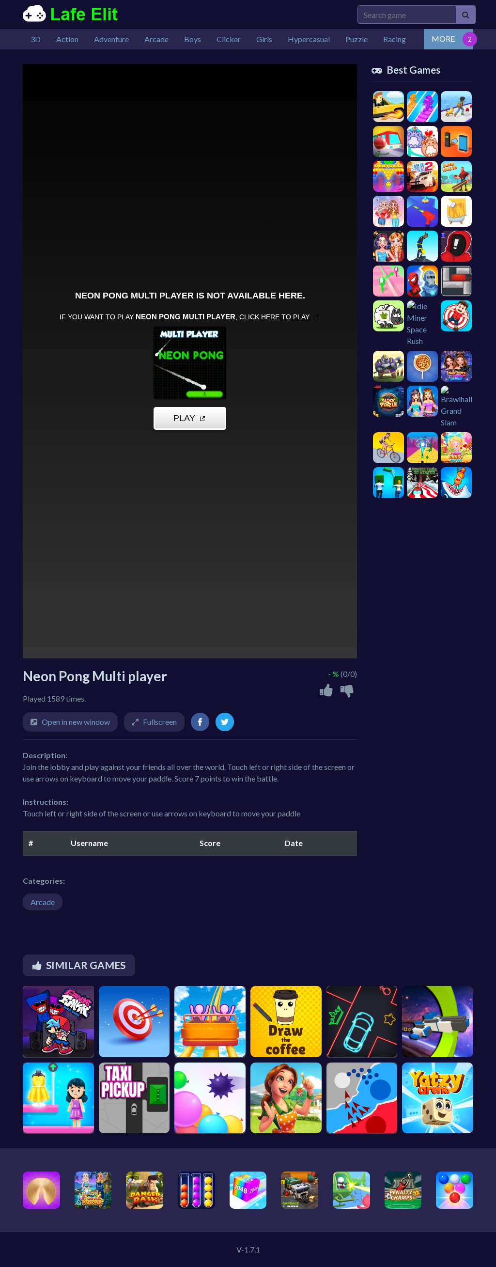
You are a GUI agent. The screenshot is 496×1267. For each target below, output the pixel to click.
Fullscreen (160, 721)
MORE (443, 38)
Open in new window (76, 721)
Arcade (43, 902)
